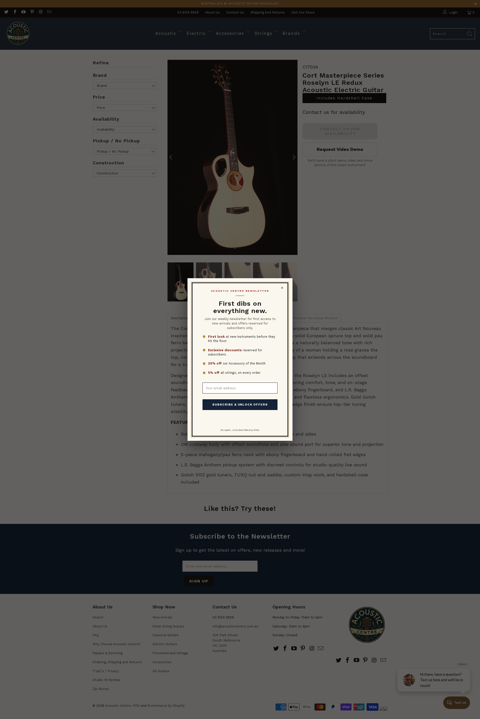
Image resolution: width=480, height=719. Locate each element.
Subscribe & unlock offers (240, 404)
